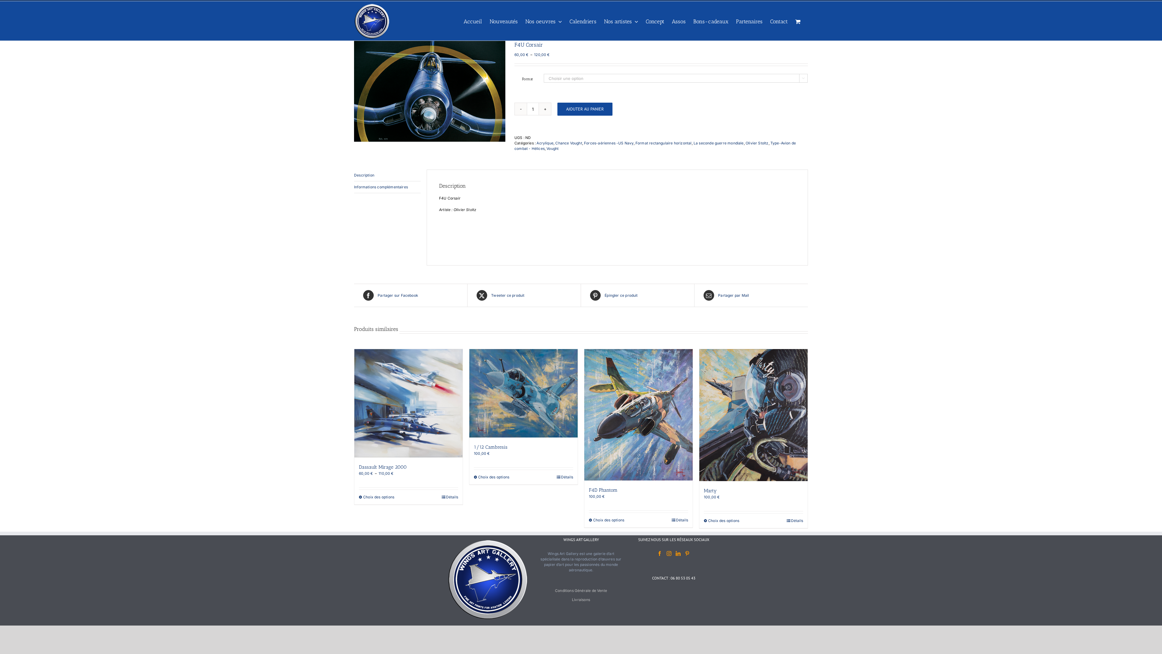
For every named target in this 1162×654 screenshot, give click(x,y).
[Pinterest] (687, 553)
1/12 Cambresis (490, 447)
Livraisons (581, 599)
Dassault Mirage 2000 (383, 467)
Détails (452, 497)
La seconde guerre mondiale (719, 143)
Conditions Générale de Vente (581, 590)
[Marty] (753, 415)
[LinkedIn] (678, 553)
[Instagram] (669, 553)
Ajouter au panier (585, 109)
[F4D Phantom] (638, 415)
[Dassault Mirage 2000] (408, 403)
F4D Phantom (603, 490)
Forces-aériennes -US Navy (609, 143)
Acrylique (545, 143)
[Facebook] (659, 553)
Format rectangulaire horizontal (663, 143)
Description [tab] (364, 175)
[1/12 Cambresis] (523, 393)
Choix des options (378, 497)
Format (527, 79)
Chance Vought (568, 143)
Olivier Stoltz (757, 143)
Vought (553, 148)
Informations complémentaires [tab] (381, 187)
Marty (710, 491)
